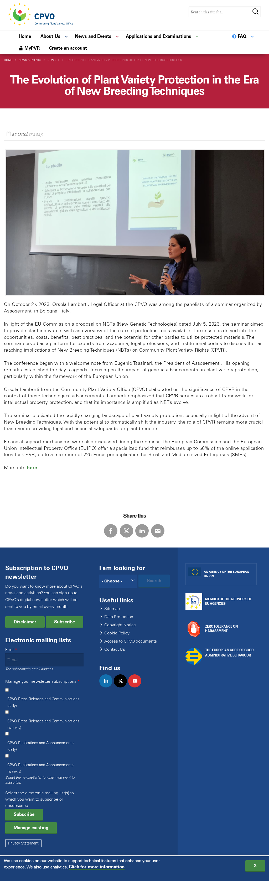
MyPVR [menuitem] (32, 48)
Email (9, 650)
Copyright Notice (120, 625)
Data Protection (118, 617)
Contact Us (114, 649)
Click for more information (97, 867)
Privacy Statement (23, 843)
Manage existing (31, 827)
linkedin (108, 686)
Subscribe (64, 621)
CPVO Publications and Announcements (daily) (40, 746)
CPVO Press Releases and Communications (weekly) (43, 724)
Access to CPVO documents (130, 641)
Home (8, 60)
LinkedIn (142, 531)
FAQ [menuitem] (242, 36)
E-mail (157, 531)
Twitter (126, 531)
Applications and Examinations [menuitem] (158, 36)
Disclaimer (25, 621)
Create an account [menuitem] (68, 48)
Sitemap (112, 609)
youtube (137, 686)
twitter (122, 686)
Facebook (110, 531)
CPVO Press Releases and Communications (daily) (43, 702)
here (32, 468)
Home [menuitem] (25, 36)
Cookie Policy (117, 633)
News (52, 60)
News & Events (30, 60)
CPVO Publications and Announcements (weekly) (40, 768)
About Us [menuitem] (50, 36)
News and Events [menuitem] (93, 36)
